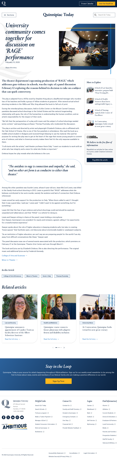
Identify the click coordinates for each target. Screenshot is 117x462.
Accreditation (74, 453)
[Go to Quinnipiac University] (4, 3)
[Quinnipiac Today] (58, 15)
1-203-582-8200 (18, 411)
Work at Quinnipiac (42, 428)
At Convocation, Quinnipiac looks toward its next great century (104, 124)
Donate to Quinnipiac (70, 413)
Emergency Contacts (70, 416)
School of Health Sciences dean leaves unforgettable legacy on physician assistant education (104, 101)
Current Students (109, 413)
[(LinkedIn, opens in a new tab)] (13, 417)
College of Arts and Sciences (13, 256)
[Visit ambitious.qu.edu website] (14, 427)
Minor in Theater (8, 260)
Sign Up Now (58, 381)
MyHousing (91, 424)
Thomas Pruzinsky (62, 276)
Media (105, 428)
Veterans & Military (110, 443)
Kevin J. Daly (47, 276)
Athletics (106, 409)
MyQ (89, 413)
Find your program (42, 413)
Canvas (90, 405)
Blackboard (91, 409)
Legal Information (90, 453)
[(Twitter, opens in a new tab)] (8, 417)
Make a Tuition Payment (43, 416)
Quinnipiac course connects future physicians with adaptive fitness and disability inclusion (57, 330)
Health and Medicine (50, 323)
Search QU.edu (40, 409)
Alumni (106, 405)
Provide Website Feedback (72, 428)
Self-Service (92, 420)
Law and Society (10, 323)
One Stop (66, 420)
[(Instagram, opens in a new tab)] (17, 417)
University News (87, 323)
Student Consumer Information (46, 424)
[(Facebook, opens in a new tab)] (3, 417)
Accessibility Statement (57, 453)
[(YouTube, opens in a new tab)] (22, 417)
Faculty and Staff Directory (72, 409)
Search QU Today (40, 405)
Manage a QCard (41, 420)
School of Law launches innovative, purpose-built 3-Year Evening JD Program (104, 90)
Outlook (90, 416)
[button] (56, 347)
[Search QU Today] (95, 15)
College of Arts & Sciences (12, 276)
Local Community (109, 424)
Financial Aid (68, 424)
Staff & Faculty (108, 439)
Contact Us (67, 405)
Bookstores (39, 431)
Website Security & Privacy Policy (60, 456)
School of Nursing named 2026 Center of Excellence (103, 112)
